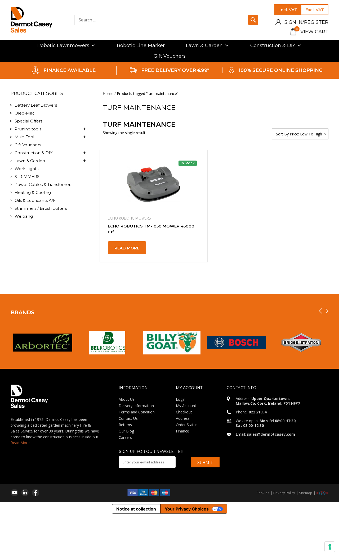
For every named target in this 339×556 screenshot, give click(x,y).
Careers (125, 437)
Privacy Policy (284, 492)
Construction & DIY (272, 45)
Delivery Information (136, 405)
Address (183, 418)
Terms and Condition (137, 411)
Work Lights (26, 169)
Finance (182, 431)
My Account (186, 405)
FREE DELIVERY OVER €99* (175, 70)
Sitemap (305, 492)
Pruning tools (28, 129)
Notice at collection (136, 509)
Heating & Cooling (33, 192)
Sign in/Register (306, 22)
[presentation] (320, 310)
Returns (125, 424)
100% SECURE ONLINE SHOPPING (281, 70)
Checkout (184, 411)
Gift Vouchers (170, 56)
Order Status (187, 424)
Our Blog (126, 431)
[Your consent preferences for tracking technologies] (330, 547)
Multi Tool (24, 137)
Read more (126, 247)
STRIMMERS (27, 177)
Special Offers (28, 121)
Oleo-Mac (25, 113)
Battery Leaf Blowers (36, 105)
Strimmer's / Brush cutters (41, 208)
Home (108, 93)
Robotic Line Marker (141, 45)
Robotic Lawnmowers (63, 45)
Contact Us (128, 418)
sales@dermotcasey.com (271, 434)
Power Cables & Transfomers (43, 184)
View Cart (312, 32)
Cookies (262, 492)
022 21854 (258, 411)
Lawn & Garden (204, 45)
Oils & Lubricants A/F (35, 200)
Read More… (22, 442)
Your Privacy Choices (187, 509)
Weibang (24, 216)
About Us (127, 399)
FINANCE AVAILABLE (69, 70)
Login (180, 399)
